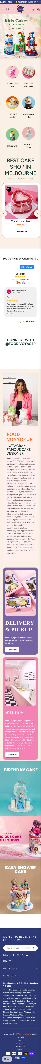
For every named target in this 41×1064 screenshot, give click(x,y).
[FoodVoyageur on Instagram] (22, 955)
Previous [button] (3, 213)
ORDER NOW (21, 231)
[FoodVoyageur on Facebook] (13, 955)
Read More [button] (10, 314)
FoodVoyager (24, 1034)
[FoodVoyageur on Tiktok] (32, 955)
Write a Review (26, 267)
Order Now (12, 649)
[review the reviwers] (8, 297)
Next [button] (37, 213)
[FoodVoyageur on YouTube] (27, 955)
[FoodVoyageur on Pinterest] (18, 955)
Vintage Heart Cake (21, 221)
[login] (32, 9)
